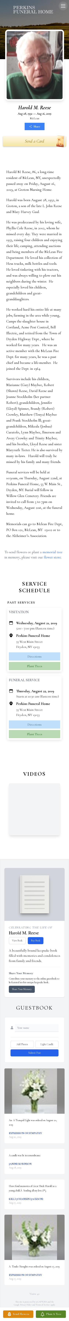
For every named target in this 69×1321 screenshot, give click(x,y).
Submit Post (34, 1052)
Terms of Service (43, 1304)
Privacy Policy (26, 1304)
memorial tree (52, 552)
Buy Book (35, 940)
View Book (17, 940)
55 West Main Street (29, 642)
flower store (52, 557)
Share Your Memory (22, 989)
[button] (34, 1091)
